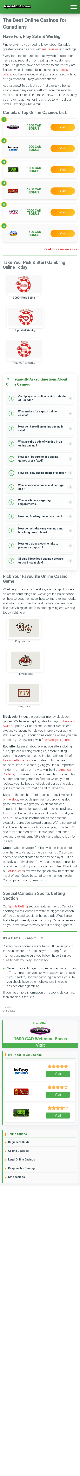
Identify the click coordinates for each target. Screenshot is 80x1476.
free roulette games (16, 760)
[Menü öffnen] (73, 6)
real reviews (50, 49)
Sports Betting (18, 906)
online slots (10, 799)
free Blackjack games (56, 740)
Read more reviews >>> (60, 249)
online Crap (15, 871)
